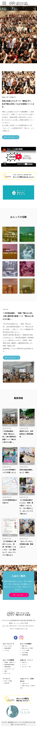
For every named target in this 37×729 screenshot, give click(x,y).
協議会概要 (7, 648)
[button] (16, 60)
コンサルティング (9, 669)
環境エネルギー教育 (27, 648)
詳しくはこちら (9, 137)
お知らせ (24, 662)
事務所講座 (7, 666)
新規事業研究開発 (9, 664)
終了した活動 (8, 681)
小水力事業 (25, 652)
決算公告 (6, 683)
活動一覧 (24, 646)
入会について (25, 683)
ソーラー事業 (25, 650)
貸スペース (7, 673)
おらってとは (8, 646)
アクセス (6, 650)
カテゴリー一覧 (26, 666)
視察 (5, 671)
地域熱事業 (25, 655)
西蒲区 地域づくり (10, 662)
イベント (24, 664)
